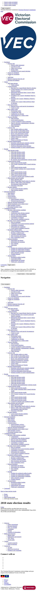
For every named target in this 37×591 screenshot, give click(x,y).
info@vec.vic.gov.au (13, 549)
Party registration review (17, 237)
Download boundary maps (15, 207)
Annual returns (12, 255)
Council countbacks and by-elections (21, 121)
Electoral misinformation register (20, 144)
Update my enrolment (13, 74)
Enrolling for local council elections (20, 71)
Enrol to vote (11, 63)
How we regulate (12, 527)
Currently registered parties (18, 234)
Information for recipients (18, 242)
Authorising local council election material (22, 223)
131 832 (10, 547)
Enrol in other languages (17, 65)
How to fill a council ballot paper (20, 132)
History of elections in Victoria (19, 140)
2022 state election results (18, 152)
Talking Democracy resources (19, 136)
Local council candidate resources (20, 228)
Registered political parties (15, 229)
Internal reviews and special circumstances (22, 106)
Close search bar (30, 274)
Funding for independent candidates (20, 251)
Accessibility (7, 584)
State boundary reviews (14, 205)
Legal (5, 581)
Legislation (11, 529)
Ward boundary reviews (17, 199)
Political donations (13, 239)
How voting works (13, 109)
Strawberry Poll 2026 (17, 185)
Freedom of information (14, 532)
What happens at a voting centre (19, 115)
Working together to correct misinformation (22, 147)
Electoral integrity (12, 526)
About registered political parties (20, 231)
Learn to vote (11, 127)
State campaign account (17, 252)
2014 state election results (18, 155)
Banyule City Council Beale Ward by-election (23, 88)
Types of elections (12, 117)
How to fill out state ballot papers (20, 130)
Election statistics (12, 187)
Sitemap (6, 583)
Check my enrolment (13, 72)
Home (5, 494)
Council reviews (12, 197)
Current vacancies (12, 543)
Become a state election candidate (17, 210)
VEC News (11, 538)
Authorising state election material (20, 213)
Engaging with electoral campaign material (22, 143)
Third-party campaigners (17, 262)
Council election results (14, 161)
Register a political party (17, 233)
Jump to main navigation (10, 2)
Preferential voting (16, 111)
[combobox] (9, 274)
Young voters (14, 138)
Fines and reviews (12, 104)
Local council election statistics (19, 188)
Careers (6, 541)
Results (6, 149)
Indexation (14, 245)
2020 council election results (18, 167)
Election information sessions (19, 216)
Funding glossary (15, 254)
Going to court (15, 108)
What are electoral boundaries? (16, 202)
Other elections (15, 126)
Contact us (7, 546)
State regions (11, 194)
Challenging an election (17, 114)
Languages (4, 264)
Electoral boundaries (9, 191)
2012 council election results (18, 173)
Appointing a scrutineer (17, 217)
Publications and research (14, 536)
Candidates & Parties (9, 208)
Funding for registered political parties (21, 248)
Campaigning (14, 211)
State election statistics (17, 190)
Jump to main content (10, 5)
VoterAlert (10, 77)
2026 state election (13, 83)
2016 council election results (18, 172)
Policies (10, 530)
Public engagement (13, 524)
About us (6, 523)
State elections (15, 118)
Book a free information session (19, 133)
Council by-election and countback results (22, 176)
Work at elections (12, 544)
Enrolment (7, 62)
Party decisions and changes (18, 236)
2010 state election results (18, 156)
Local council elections (17, 120)
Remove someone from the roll (16, 79)
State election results (13, 150)
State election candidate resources (20, 219)
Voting (6, 82)
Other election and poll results (16, 178)
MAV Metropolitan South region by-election (23, 181)
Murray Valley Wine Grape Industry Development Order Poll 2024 (21, 183)
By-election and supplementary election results (23, 159)
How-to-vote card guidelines (19, 214)
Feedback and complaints (14, 550)
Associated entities (16, 258)
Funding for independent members (20, 249)
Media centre (11, 535)
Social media (11, 540)
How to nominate (15, 222)
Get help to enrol (15, 66)
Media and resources (9, 533)
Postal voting (14, 69)
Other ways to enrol (16, 68)
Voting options (15, 85)
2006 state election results (18, 158)
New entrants (14, 243)
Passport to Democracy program (19, 135)
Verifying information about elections (21, 146)
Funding (10, 246)
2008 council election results (18, 175)
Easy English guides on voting (19, 129)
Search (2, 266)
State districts (11, 193)
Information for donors (17, 240)
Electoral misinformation (14, 141)
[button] (6, 8)
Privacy (6, 580)
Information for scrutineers (18, 226)
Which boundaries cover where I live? (18, 204)
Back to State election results (8, 491)
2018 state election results (18, 153)
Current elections (12, 86)
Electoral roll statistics (13, 80)
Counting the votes (16, 112)
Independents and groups (18, 260)
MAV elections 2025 (16, 179)
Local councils (11, 196)
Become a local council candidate (17, 220)
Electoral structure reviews (18, 201)
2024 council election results (18, 162)
